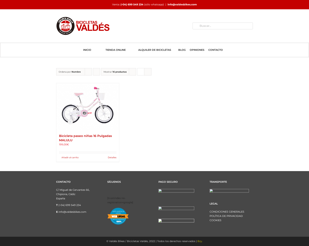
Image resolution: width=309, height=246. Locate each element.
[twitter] (120, 190)
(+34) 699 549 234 (132, 4)
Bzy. (200, 241)
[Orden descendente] (96, 71)
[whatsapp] (131, 190)
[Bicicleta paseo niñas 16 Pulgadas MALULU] (87, 106)
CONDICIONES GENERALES (227, 211)
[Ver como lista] (147, 71)
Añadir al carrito (70, 157)
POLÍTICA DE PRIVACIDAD (226, 216)
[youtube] (125, 190)
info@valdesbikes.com (182, 4)
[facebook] (108, 190)
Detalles (112, 157)
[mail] (137, 190)
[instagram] (114, 190)
